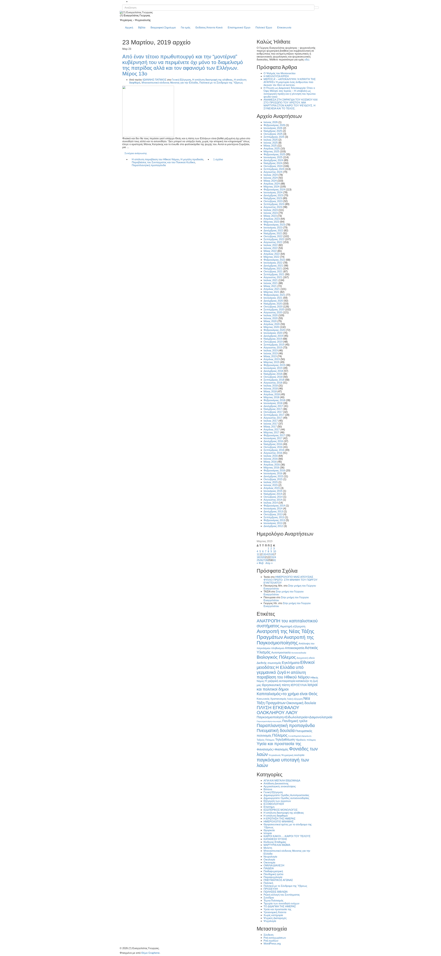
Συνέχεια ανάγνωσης (136, 153)
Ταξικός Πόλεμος (266, 740)
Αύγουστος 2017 (273, 417)
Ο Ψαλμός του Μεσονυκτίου (279, 73)
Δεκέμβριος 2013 (273, 511)
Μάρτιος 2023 (271, 221)
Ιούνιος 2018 (271, 388)
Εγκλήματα (291, 663)
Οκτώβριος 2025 (273, 133)
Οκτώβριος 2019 (273, 341)
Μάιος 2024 (270, 180)
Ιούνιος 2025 (271, 142)
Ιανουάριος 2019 (273, 368)
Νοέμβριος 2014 (273, 493)
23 (271, 557)
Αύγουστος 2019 (273, 347)
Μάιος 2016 (270, 461)
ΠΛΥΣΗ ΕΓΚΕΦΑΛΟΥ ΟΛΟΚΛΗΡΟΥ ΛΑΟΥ (278, 710)
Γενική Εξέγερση (181, 79)
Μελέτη (268, 847)
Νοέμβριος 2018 (273, 373)
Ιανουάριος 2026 (273, 128)
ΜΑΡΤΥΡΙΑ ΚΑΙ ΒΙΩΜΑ (277, 844)
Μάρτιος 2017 (271, 432)
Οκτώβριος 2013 (273, 514)
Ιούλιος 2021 (271, 280)
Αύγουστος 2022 (273, 242)
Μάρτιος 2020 (271, 327)
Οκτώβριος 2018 (273, 376)
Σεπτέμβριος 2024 (274, 169)
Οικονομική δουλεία (301, 703)
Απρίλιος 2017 (272, 429)
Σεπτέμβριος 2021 (274, 274)
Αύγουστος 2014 (273, 499)
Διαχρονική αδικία (306, 658)
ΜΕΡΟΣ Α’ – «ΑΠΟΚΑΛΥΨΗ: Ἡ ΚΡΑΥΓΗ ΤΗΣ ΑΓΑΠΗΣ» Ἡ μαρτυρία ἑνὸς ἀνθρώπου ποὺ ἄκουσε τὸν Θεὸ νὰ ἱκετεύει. (290, 82)
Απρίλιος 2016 (272, 464)
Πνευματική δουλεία (276, 730)
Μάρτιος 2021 (271, 291)
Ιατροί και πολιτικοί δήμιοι (287, 687)
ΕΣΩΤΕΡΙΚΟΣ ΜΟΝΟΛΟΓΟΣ (281, 809)
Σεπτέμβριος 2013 (274, 517)
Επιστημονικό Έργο (239, 27)
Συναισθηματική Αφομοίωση (299, 736)
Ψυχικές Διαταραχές (275, 918)
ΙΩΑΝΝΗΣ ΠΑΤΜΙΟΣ (154, 79)
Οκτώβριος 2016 (273, 447)
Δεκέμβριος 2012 (273, 526)
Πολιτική (268, 882)
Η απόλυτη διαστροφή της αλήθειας (212, 79)
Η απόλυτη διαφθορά (276, 815)
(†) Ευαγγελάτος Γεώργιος (135, 15)
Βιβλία (141, 27)
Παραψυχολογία (273, 877)
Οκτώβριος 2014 (273, 496)
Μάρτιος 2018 (271, 397)
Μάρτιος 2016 (271, 467)
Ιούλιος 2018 (271, 385)
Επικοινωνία (284, 27)
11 (258, 554)
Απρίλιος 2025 (272, 148)
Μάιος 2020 (270, 321)
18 (258, 557)
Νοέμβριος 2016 (273, 444)
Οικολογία (269, 859)
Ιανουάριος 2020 (273, 332)
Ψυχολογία (270, 921)
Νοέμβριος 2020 (273, 303)
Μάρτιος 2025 (271, 151)
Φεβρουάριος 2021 (274, 294)
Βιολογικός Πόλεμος (276, 657)
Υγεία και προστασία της (279, 743)
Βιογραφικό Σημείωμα (163, 27)
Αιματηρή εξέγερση (292, 626)
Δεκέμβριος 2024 (273, 160)
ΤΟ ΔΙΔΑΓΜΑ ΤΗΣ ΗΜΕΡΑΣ (280, 906)
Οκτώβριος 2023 (273, 201)
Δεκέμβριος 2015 (273, 476)
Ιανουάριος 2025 (273, 157)
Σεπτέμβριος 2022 (274, 239)
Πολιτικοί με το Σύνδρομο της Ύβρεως (221, 82)
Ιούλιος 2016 (271, 455)
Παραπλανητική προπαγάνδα (149, 165)
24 (274, 557)
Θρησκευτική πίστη (276, 685)
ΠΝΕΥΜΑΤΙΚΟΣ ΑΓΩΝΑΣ (278, 880)
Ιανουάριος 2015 (273, 490)
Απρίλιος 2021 (272, 289)
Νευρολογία (270, 856)
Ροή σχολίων (271, 940)
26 (260, 560)
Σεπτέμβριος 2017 (274, 414)
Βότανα (268, 789)
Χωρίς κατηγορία (273, 915)
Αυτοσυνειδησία (298, 653)
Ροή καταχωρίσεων (275, 937)
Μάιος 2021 (270, 286)
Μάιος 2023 (270, 215)
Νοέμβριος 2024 (273, 163)
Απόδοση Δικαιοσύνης (276, 783)
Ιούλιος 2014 (271, 502)
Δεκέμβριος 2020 (273, 300)
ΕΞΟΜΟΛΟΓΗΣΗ (274, 803)
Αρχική (129, 27)
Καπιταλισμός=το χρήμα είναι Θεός (287, 694)
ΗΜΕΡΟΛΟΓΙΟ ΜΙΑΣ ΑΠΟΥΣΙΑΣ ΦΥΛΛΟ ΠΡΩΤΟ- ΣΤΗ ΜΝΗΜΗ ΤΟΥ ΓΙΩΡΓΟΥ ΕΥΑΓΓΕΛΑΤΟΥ (290, 579)
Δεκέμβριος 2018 (273, 370)
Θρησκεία (269, 830)
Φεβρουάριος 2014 (274, 505)
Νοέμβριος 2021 (273, 268)
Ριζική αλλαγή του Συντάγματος (282, 894)
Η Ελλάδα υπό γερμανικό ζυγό (280, 670)
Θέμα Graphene (150, 952)
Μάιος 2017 (270, 426)
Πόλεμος (280, 735)
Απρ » (269, 563)
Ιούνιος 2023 (271, 212)
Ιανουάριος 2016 (273, 473)
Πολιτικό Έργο (263, 27)
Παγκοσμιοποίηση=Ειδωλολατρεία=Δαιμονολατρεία (294, 717)
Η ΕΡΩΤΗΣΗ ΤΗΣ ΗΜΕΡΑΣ (279, 818)
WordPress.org (272, 943)
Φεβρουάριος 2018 (274, 400)
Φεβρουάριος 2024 (274, 189)
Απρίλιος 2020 (272, 324)
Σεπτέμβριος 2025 (274, 136)
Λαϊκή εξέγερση (295, 699)
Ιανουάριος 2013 (273, 523)
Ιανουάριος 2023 (273, 227)
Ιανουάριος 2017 (273, 438)
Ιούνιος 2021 (271, 283)
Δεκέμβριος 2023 (273, 195)
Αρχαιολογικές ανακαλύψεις (280, 786)
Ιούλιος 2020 (271, 315)
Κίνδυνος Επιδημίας (275, 841)
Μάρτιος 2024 (271, 186)
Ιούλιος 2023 (271, 209)
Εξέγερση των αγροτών (277, 801)
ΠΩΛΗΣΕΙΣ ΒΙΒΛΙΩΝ (276, 891)
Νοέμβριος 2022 (273, 233)
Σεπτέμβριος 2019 (274, 344)
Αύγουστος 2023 (273, 207)
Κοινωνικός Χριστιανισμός (271, 698)
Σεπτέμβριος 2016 (274, 449)
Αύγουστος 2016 (273, 452)
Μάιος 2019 (270, 356)
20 (263, 557)
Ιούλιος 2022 (271, 245)
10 (274, 551)
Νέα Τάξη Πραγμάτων (283, 700)
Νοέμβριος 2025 (273, 130)
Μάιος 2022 (270, 250)
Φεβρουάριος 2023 (274, 224)
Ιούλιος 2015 (271, 482)
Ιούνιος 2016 (271, 458)
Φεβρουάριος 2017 (274, 435)
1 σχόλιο (218, 159)
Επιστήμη (269, 806)
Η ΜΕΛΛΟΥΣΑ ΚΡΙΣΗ (276, 76)
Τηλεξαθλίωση (285, 739)
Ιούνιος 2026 (271, 122)
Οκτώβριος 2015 (273, 479)
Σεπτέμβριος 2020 (274, 309)
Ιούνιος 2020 (271, 318)
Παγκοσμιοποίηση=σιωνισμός (269, 721)
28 (266, 560)
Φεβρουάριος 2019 (274, 365)
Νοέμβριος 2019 (273, 338)
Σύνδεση (268, 934)
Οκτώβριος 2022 (273, 236)
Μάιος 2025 (270, 145)
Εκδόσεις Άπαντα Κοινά (209, 27)
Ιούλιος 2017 (271, 420)
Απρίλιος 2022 (272, 253)
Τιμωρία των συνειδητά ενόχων (281, 903)
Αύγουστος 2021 (273, 277)
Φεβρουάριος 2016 (274, 470)
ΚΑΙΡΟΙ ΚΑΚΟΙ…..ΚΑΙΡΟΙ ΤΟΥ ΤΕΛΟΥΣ (287, 836)
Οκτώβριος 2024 (273, 166)
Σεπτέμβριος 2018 (274, 379)
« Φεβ (260, 563)
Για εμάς (185, 27)
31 (274, 560)
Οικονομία (269, 862)
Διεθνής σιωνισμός (269, 662)
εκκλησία (299, 755)
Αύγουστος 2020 (273, 312)
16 (271, 554)
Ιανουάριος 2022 (273, 262)
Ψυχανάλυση (275, 755)
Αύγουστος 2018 (273, 382)
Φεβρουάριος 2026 (274, 125)
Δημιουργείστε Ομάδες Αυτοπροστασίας (286, 795)
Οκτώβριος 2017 (273, 411)
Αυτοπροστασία (281, 652)
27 (263, 560)
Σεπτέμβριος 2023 (274, 204)
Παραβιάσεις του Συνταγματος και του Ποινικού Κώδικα (163, 162)
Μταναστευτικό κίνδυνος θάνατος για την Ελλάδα (170, 82)
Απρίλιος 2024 (272, 183)
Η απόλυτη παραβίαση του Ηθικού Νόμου (155, 159)
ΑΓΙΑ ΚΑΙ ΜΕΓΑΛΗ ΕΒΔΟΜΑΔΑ (282, 780)
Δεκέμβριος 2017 (273, 406)
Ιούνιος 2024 (271, 177)
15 (269, 554)
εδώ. (307, 59)
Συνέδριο (269, 897)
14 (266, 554)
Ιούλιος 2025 (271, 139)
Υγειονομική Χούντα (275, 912)
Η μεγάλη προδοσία (192, 159)
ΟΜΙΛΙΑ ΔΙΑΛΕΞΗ (274, 865)
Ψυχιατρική (287, 755)
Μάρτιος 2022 (271, 256)
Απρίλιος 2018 (272, 394)
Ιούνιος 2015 (271, 485)
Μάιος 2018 (270, 391)
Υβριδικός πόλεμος (305, 740)
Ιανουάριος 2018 (273, 403)
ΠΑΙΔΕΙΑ (269, 868)
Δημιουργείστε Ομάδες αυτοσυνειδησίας (286, 798)
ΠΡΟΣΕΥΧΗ (271, 888)
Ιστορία (268, 833)
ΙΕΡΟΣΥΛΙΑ (299, 685)
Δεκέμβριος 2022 (273, 230)
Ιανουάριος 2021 (273, 297)
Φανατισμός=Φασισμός (272, 749)
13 (263, 554)
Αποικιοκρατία (294, 648)
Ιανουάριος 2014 (273, 508)
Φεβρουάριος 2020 (274, 329)
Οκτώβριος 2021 (273, 271)
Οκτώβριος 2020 (273, 306)
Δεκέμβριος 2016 (273, 441)
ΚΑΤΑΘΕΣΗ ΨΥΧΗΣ (275, 839)
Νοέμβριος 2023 (273, 198)
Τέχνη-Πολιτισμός (273, 900)
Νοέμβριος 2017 (273, 409)
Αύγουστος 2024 (273, 171)
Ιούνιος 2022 (271, 248)
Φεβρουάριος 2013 (274, 520)
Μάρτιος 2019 (271, 362)
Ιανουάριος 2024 (273, 192)
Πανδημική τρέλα (294, 721)
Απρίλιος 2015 (272, 488)
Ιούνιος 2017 (271, 423)
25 (258, 560)
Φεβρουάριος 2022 (274, 259)
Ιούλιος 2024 (271, 174)
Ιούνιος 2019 (271, 353)
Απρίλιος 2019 (272, 359)
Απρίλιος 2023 (272, 218)
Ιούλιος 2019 (271, 350)
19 (260, 557)
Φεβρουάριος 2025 (274, 154)
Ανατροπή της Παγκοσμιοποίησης (285, 640)
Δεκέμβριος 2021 (273, 265)
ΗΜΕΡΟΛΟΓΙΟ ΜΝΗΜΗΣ (279, 821)
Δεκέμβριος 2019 (273, 335)
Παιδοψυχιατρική (273, 871)
